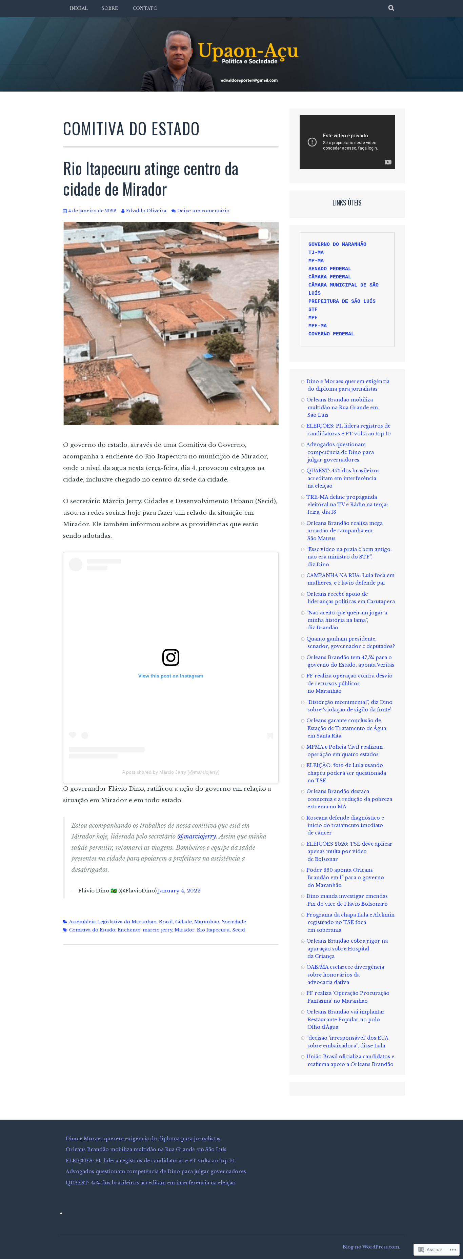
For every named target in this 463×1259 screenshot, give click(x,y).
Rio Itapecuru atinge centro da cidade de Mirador (150, 178)
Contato (145, 8)
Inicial (79, 8)
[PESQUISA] (391, 8)
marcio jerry (157, 930)
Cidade (183, 922)
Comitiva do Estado (92, 930)
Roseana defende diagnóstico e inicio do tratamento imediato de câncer (345, 825)
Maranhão (206, 922)
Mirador (185, 930)
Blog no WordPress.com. (371, 1247)
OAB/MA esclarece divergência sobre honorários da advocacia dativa (345, 974)
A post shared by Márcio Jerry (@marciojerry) (171, 772)
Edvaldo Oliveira (146, 211)
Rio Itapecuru (213, 930)
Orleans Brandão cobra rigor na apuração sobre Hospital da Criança (347, 948)
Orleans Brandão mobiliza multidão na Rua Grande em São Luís (342, 407)
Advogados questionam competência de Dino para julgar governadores (340, 452)
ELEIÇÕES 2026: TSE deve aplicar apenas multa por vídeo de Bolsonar (349, 851)
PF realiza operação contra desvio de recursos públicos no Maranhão (349, 683)
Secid (238, 930)
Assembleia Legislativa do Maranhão (113, 922)
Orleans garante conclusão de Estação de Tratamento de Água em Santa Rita (346, 728)
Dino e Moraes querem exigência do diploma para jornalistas (143, 1139)
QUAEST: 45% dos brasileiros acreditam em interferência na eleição (343, 478)
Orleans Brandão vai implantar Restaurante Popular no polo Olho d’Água (345, 1019)
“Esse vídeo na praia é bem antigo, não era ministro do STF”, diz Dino (349, 557)
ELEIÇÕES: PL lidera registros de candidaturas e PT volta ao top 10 (150, 1161)
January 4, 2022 (179, 890)
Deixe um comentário (203, 211)
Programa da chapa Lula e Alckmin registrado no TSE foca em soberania (350, 922)
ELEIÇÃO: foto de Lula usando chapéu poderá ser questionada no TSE (346, 773)
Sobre (109, 8)
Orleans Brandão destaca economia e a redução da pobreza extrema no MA (349, 799)
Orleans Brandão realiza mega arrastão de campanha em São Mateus (344, 531)
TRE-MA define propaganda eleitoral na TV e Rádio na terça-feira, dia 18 (347, 504)
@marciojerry (196, 836)
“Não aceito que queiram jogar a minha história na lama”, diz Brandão (346, 620)
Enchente (129, 930)
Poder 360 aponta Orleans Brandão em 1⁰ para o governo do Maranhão (345, 877)
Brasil (166, 922)
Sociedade (234, 922)
